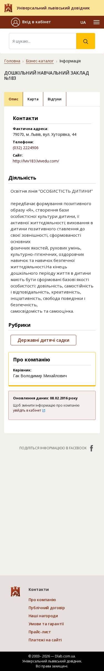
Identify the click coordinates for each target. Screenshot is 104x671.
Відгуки (55, 98)
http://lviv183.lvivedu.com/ (36, 161)
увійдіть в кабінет (27, 410)
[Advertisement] (52, 510)
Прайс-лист (40, 631)
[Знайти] (85, 41)
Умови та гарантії (46, 623)
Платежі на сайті (45, 639)
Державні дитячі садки (43, 340)
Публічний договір (47, 607)
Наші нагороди (43, 615)
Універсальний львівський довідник (53, 8)
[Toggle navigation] (96, 22)
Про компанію (42, 599)
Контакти (39, 589)
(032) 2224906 (26, 147)
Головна (12, 60)
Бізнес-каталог (40, 60)
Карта (33, 98)
